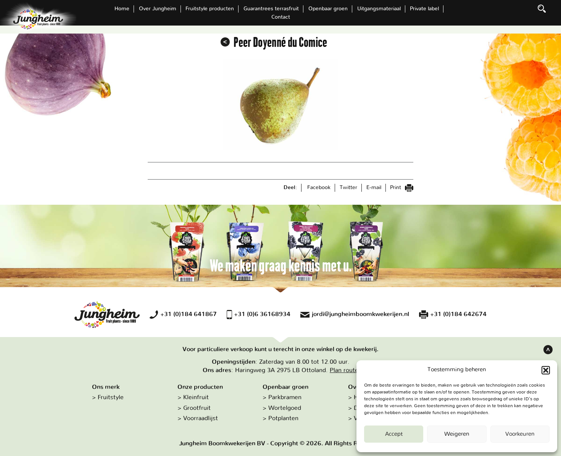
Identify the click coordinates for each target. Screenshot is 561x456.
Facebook (318, 187)
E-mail (373, 187)
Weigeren (456, 434)
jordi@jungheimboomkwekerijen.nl (360, 314)
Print (396, 187)
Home (121, 8)
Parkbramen (284, 397)
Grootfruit (197, 408)
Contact (280, 17)
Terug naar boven (548, 349)
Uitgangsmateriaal (379, 8)
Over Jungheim (157, 8)
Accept (394, 434)
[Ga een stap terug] (225, 42)
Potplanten (283, 418)
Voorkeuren (520, 434)
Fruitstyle (111, 397)
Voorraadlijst (200, 418)
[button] (546, 370)
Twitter (348, 187)
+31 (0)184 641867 (188, 314)
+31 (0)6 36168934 (262, 314)
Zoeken (541, 8)
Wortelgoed (284, 408)
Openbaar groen (328, 8)
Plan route (344, 370)
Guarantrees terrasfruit (271, 8)
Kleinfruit (196, 397)
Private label (424, 8)
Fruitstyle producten (209, 8)
